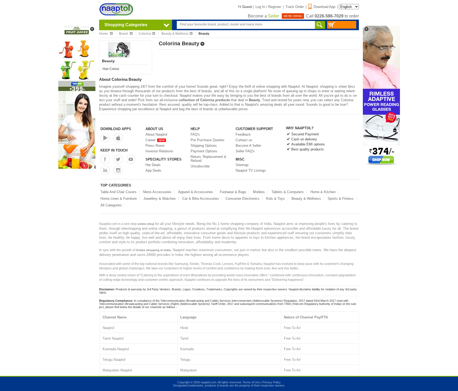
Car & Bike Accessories (200, 199)
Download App (324, 7)
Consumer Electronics (242, 199)
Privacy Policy (271, 382)
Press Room (155, 146)
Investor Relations (159, 151)
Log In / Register (268, 7)
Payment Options (204, 151)
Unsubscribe (200, 166)
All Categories (111, 205)
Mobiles (259, 192)
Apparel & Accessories (195, 192)
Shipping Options (204, 146)
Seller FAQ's (245, 151)
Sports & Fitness (341, 199)
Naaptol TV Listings (251, 170)
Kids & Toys (275, 199)
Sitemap (242, 165)
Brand (124, 33)
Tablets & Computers (287, 192)
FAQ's (195, 134)
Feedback (243, 134)
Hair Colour (111, 69)
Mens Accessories (157, 192)
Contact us (244, 140)
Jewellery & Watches (159, 199)
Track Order (294, 7)
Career (155, 140)
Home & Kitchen (323, 192)
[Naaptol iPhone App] (118, 138)
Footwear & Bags (233, 192)
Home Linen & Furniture (118, 199)
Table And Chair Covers (118, 192)
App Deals (153, 170)
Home (104, 33)
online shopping (268, 86)
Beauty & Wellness (174, 33)
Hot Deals (153, 165)
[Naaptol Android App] (105, 138)
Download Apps (115, 129)
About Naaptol (156, 134)
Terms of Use (251, 382)
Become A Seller (248, 146)
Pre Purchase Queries (207, 140)
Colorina (145, 33)
